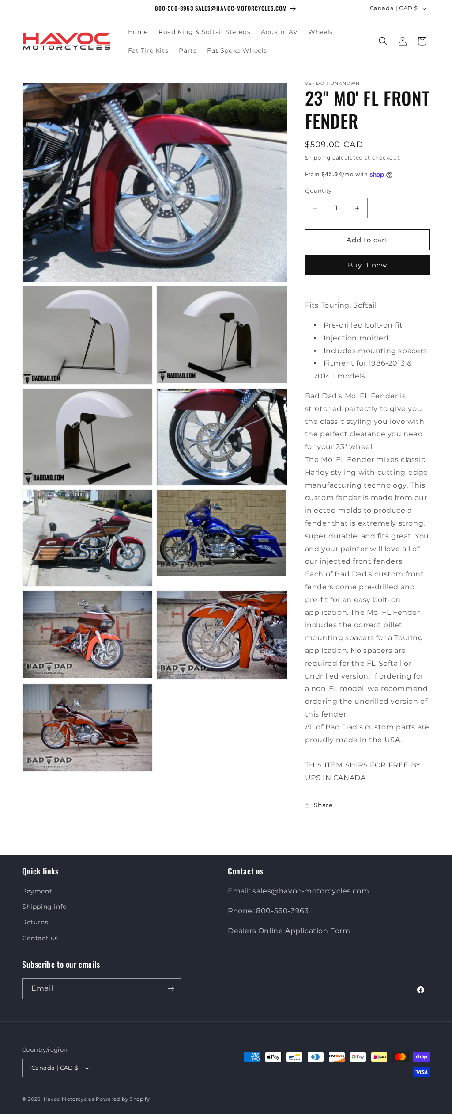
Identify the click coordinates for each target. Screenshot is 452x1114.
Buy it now (367, 265)
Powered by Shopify (123, 1099)
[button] (383, 41)
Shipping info (44, 907)
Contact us (40, 938)
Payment (37, 891)
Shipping (318, 157)
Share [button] (323, 805)
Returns (35, 922)
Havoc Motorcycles (69, 1099)
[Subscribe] (171, 988)
